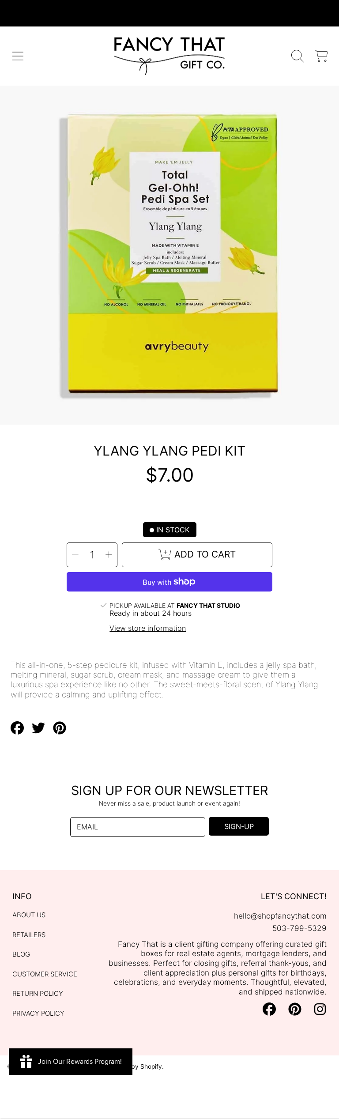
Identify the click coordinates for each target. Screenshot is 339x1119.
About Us (28, 915)
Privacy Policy (38, 1013)
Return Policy (37, 994)
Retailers (28, 935)
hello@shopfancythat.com (280, 915)
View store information (147, 628)
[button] (18, 56)
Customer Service (44, 974)
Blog (21, 954)
